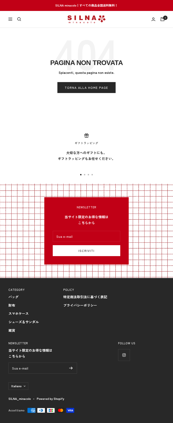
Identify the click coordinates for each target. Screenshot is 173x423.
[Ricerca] (19, 19)
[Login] (153, 19)
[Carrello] (162, 19)
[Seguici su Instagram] (124, 355)
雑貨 (11, 330)
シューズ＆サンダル (23, 321)
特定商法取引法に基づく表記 (85, 296)
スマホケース (18, 313)
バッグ (13, 296)
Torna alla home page (86, 87)
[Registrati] (71, 368)
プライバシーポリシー (80, 305)
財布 (11, 305)
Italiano (16, 386)
